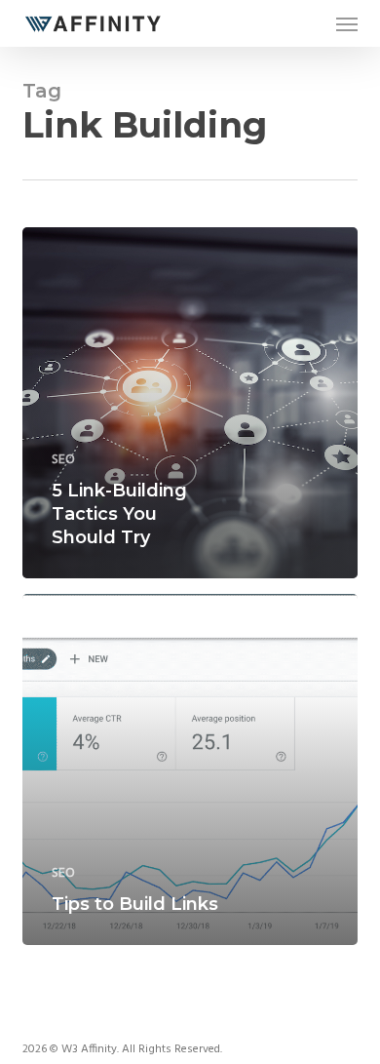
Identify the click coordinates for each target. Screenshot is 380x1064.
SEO (63, 460)
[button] (347, 23)
